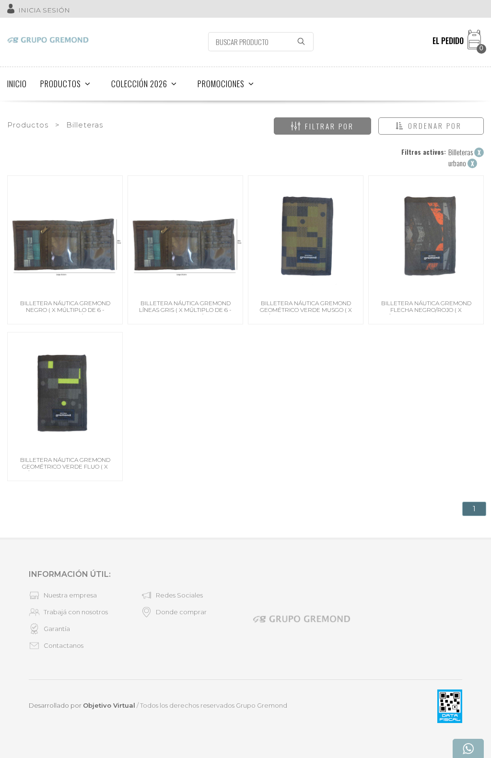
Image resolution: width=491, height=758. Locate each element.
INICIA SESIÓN (44, 10)
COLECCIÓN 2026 (139, 84)
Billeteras (84, 124)
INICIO (17, 84)
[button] (431, 126)
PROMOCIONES (221, 84)
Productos (27, 124)
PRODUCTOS (60, 84)
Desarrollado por (82, 705)
